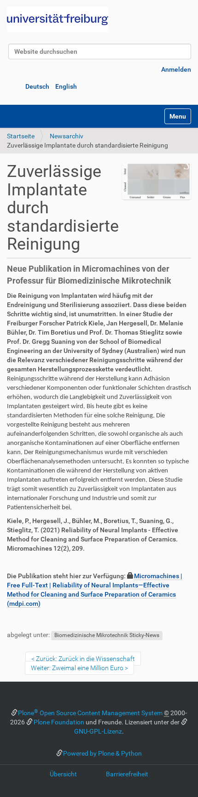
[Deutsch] (57, 19)
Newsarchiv (66, 136)
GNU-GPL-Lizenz (98, 731)
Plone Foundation (59, 722)
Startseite (21, 136)
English (66, 86)
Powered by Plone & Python (102, 753)
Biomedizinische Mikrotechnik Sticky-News (106, 635)
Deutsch (37, 86)
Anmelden (176, 69)
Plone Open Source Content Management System (90, 713)
